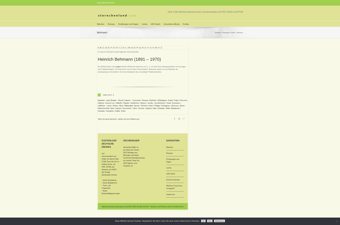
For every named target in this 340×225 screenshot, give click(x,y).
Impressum (170, 194)
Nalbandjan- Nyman (131, 106)
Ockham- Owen (147, 106)
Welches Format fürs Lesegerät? (174, 187)
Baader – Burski (117, 100)
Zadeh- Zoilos (120, 111)
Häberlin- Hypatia (122, 103)
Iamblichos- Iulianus (138, 103)
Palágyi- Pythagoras (162, 106)
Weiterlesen (219, 221)
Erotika (186, 24)
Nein (210, 221)
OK (203, 221)
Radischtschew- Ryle (106, 108)
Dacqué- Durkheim (149, 100)
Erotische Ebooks (173, 180)
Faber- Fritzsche (180, 100)
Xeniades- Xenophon (106, 111)
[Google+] (184, 119)
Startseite (218, 32)
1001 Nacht (155, 24)
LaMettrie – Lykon (105, 106)
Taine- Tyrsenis (138, 108)
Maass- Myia (118, 106)
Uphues (149, 108)
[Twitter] (179, 119)
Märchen (100, 24)
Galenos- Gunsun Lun (106, 103)
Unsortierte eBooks (172, 24)
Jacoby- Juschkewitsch (156, 103)
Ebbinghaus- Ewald (165, 100)
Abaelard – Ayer (104, 100)
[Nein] (336, 221)
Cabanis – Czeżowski (132, 100)
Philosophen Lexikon (228, 32)
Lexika (144, 24)
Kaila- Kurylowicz (173, 103)
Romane (111, 24)
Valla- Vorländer (159, 108)
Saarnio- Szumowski (123, 108)
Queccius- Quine (177, 106)
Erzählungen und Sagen (128, 24)
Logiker (118, 67)
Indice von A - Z (108, 95)
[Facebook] (174, 119)
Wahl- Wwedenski (173, 108)
